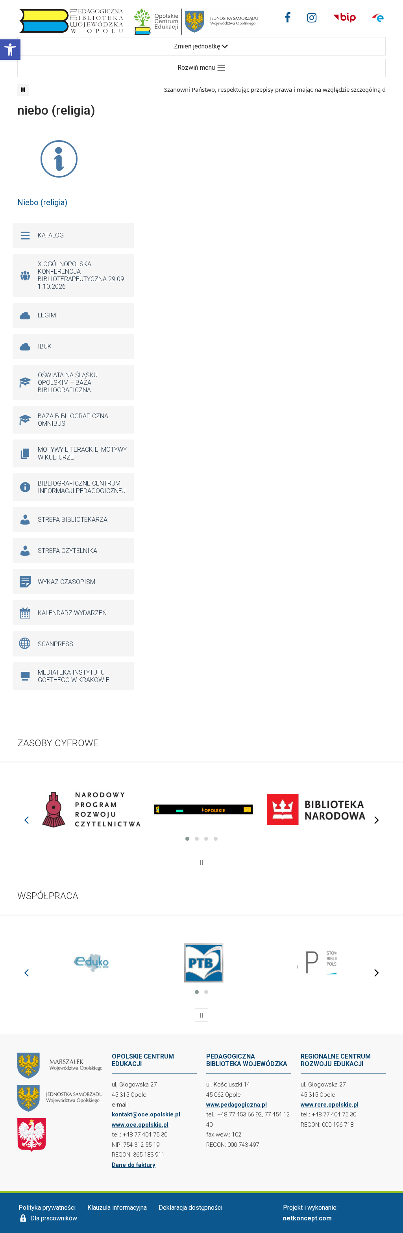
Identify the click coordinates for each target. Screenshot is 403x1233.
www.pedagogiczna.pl (236, 1104)
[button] (10, 49)
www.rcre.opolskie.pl (330, 1104)
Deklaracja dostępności (190, 1207)
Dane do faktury (133, 1164)
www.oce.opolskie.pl (140, 1124)
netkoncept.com (307, 1218)
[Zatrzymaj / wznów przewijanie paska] (23, 90)
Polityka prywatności (47, 1207)
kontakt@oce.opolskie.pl (146, 1114)
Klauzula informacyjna (117, 1207)
